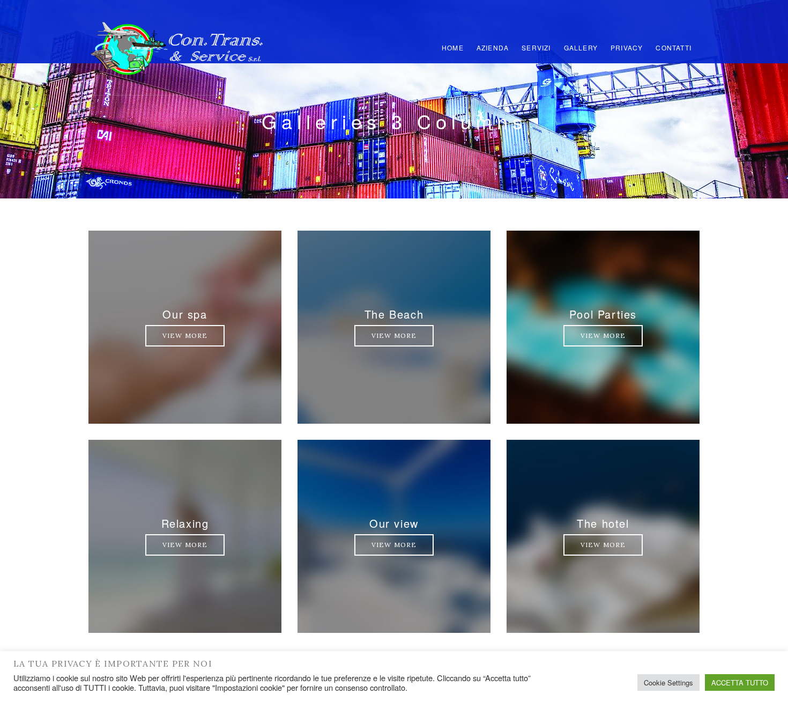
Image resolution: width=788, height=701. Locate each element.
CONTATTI (674, 47)
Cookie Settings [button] (668, 682)
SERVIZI (536, 47)
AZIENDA (493, 47)
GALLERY (581, 47)
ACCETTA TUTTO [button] (739, 682)
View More (185, 335)
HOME (453, 47)
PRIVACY (627, 47)
